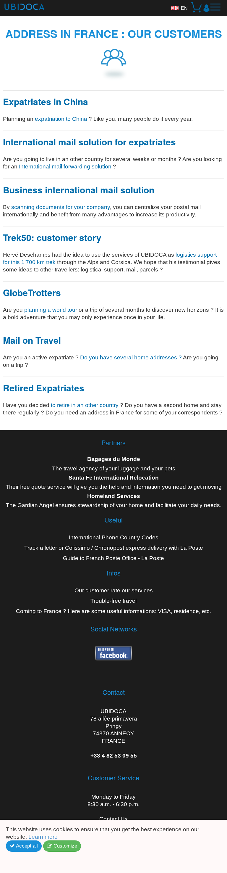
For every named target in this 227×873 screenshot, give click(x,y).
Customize (64, 846)
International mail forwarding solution (65, 166)
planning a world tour (50, 310)
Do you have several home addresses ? (131, 357)
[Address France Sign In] (206, 8)
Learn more (43, 837)
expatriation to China (61, 119)
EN (184, 8)
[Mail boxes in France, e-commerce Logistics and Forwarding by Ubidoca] (22, 5)
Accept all (26, 846)
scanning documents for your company (60, 207)
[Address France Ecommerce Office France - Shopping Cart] (197, 8)
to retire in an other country (85, 405)
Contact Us (113, 819)
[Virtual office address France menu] (217, 9)
